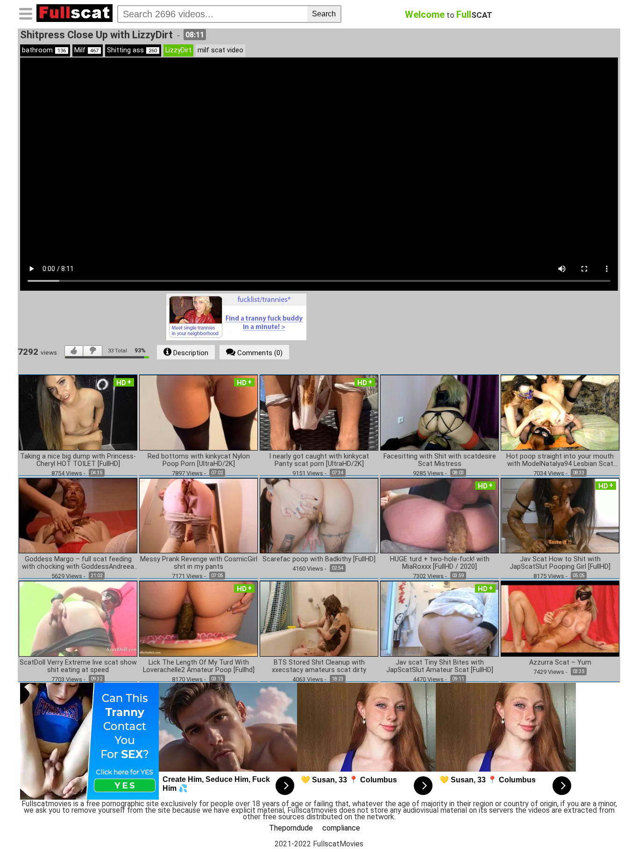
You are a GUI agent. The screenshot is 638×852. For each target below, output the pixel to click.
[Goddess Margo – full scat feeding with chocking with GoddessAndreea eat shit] (78, 515)
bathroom (44, 50)
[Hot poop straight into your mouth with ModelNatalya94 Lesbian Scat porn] (560, 412)
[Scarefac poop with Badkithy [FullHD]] (319, 515)
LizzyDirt (178, 50)
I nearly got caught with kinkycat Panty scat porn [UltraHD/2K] (319, 460)
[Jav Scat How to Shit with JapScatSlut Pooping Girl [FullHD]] (560, 515)
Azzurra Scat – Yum (560, 662)
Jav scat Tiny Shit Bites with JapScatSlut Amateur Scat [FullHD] (439, 666)
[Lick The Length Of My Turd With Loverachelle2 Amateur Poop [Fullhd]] (198, 618)
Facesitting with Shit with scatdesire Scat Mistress (439, 460)
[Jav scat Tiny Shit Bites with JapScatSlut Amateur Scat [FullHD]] (439, 618)
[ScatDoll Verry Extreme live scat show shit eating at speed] (78, 618)
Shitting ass (132, 50)
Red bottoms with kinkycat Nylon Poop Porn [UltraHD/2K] (199, 460)
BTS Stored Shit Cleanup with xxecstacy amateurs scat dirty (319, 666)
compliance (341, 827)
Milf (86, 50)
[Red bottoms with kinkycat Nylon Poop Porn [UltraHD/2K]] (198, 412)
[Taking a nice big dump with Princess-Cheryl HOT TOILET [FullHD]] (78, 412)
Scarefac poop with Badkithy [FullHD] (319, 559)
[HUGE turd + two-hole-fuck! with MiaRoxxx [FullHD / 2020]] (439, 515)
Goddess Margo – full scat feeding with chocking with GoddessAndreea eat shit (78, 563)
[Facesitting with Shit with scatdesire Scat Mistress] (439, 412)
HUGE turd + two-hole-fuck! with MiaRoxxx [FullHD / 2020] (439, 563)
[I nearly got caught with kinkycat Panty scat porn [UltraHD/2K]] (319, 412)
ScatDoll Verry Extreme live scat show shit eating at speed (78, 666)
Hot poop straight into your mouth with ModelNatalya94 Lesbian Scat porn (560, 460)
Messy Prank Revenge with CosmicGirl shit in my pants (198, 563)
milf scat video (220, 50)
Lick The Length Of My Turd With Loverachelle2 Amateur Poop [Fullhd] (199, 666)
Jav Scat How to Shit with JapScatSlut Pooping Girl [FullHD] (560, 563)
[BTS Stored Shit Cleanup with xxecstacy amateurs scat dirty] (319, 618)
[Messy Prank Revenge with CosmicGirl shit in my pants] (198, 515)
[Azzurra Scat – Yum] (560, 618)
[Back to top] (611, 825)
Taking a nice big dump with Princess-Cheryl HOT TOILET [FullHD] (78, 460)
